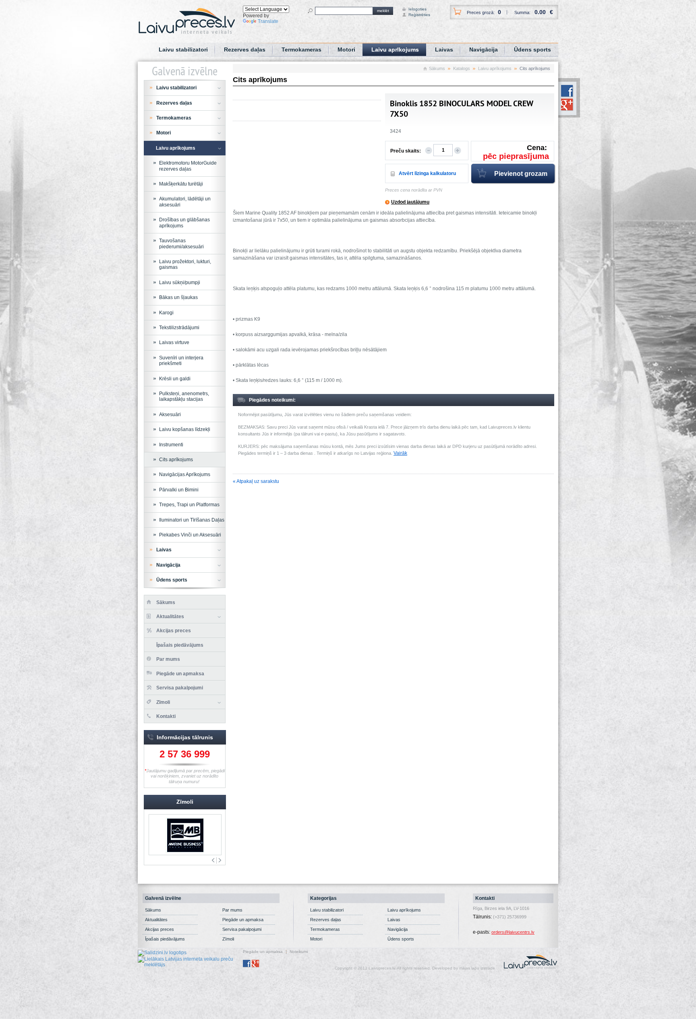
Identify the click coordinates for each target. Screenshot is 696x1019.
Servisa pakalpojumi (179, 688)
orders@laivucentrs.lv (512, 932)
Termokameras (301, 49)
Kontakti (166, 716)
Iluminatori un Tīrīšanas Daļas (191, 520)
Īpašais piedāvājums (179, 645)
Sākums (437, 68)
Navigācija (483, 49)
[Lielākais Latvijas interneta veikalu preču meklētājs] (190, 961)
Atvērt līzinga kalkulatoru (427, 173)
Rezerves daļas (244, 49)
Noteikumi (299, 952)
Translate (268, 21)
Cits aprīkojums (176, 459)
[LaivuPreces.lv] (187, 20)
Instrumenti (171, 445)
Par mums (168, 659)
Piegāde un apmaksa (180, 674)
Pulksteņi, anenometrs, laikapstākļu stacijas (184, 396)
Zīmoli (163, 702)
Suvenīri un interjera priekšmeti (181, 360)
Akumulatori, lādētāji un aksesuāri (185, 201)
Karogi (166, 313)
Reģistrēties (415, 14)
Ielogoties (415, 9)
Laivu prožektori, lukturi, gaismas (185, 264)
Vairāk (400, 453)
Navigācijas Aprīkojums (184, 474)
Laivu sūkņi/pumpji (179, 282)
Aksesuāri (170, 414)
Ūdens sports (532, 49)
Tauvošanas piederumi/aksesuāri (181, 243)
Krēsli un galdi (175, 379)
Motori (346, 49)
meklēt (383, 10)
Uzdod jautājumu (410, 202)
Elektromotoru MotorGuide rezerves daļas (188, 165)
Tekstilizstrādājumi (179, 327)
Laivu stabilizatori (183, 49)
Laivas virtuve (174, 342)
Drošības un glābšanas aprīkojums (184, 222)
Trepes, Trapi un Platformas (189, 504)
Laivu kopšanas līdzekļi (184, 429)
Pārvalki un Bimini (179, 490)
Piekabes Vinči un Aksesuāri (190, 535)
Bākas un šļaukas (178, 297)
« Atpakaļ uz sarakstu (256, 481)
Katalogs (461, 68)
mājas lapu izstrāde (477, 968)
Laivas (444, 49)
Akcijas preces (173, 630)
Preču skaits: (405, 151)
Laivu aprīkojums (395, 49)
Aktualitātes (170, 616)
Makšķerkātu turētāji (181, 184)
